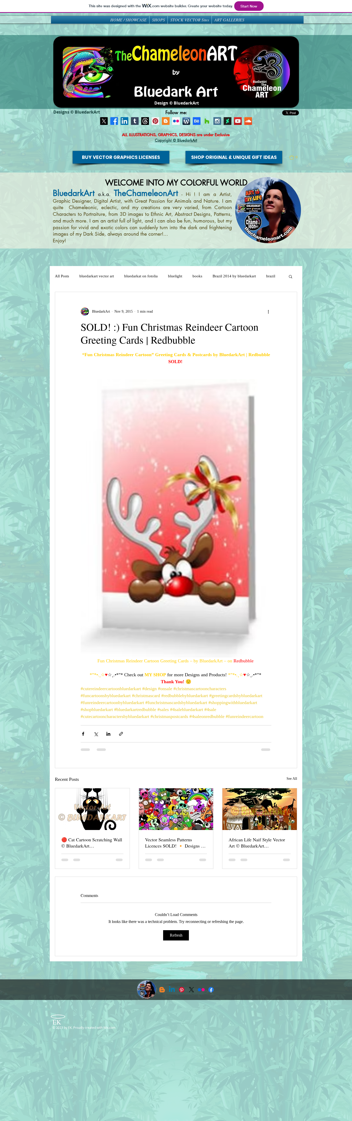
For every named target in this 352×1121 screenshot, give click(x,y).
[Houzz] (207, 121)
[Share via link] (121, 733)
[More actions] (268, 312)
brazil (270, 276)
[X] (104, 121)
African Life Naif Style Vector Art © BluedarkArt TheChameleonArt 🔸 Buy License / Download (257, 842)
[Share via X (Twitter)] (95, 733)
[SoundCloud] (248, 121)
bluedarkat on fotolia (141, 276)
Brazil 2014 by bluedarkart (234, 276)
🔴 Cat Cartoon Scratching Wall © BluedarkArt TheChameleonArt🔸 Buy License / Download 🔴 (91, 842)
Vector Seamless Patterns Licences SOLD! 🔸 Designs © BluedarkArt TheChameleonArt (175, 842)
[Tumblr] (135, 121)
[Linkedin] (171, 989)
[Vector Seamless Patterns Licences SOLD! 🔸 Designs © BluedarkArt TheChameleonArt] (176, 809)
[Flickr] (201, 989)
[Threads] (145, 121)
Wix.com (109, 1027)
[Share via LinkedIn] (108, 733)
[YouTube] (238, 121)
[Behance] (196, 121)
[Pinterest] (155, 121)
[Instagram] (217, 121)
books (197, 276)
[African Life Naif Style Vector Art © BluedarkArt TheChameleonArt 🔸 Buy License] (259, 809)
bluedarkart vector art (96, 276)
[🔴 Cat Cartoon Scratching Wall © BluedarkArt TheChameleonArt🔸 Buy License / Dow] (92, 809)
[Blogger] (166, 121)
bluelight (175, 276)
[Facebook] (114, 121)
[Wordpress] (186, 121)
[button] (295, 157)
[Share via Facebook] (83, 733)
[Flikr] (176, 121)
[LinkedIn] (124, 121)
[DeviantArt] (227, 121)
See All (292, 779)
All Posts (62, 276)
